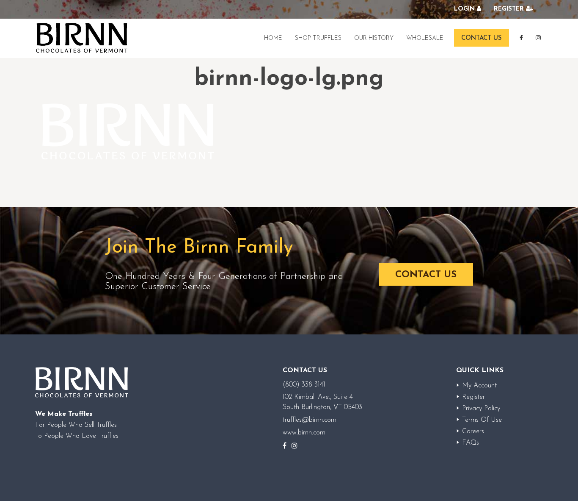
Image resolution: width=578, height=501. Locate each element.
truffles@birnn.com (309, 420)
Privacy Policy (481, 408)
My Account (479, 385)
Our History (374, 38)
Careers (473, 431)
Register (509, 9)
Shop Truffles (318, 38)
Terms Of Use (482, 420)
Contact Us (481, 38)
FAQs (470, 443)
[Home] (81, 38)
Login (464, 9)
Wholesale (424, 38)
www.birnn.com (304, 432)
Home (273, 38)
